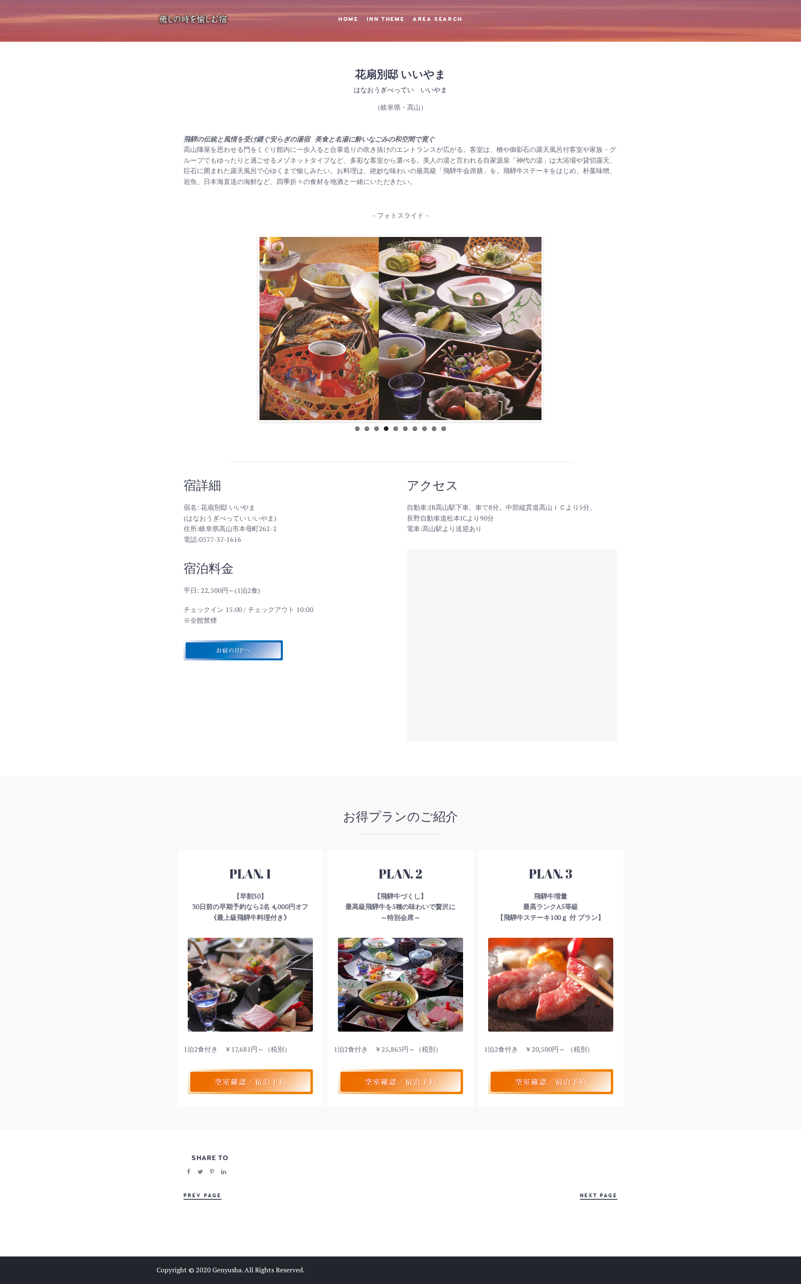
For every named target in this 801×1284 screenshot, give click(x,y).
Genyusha (227, 1269)
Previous (247, 328)
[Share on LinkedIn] (224, 1172)
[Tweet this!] (200, 1172)
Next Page (598, 1196)
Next (554, 328)
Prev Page (203, 1196)
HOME (348, 19)
